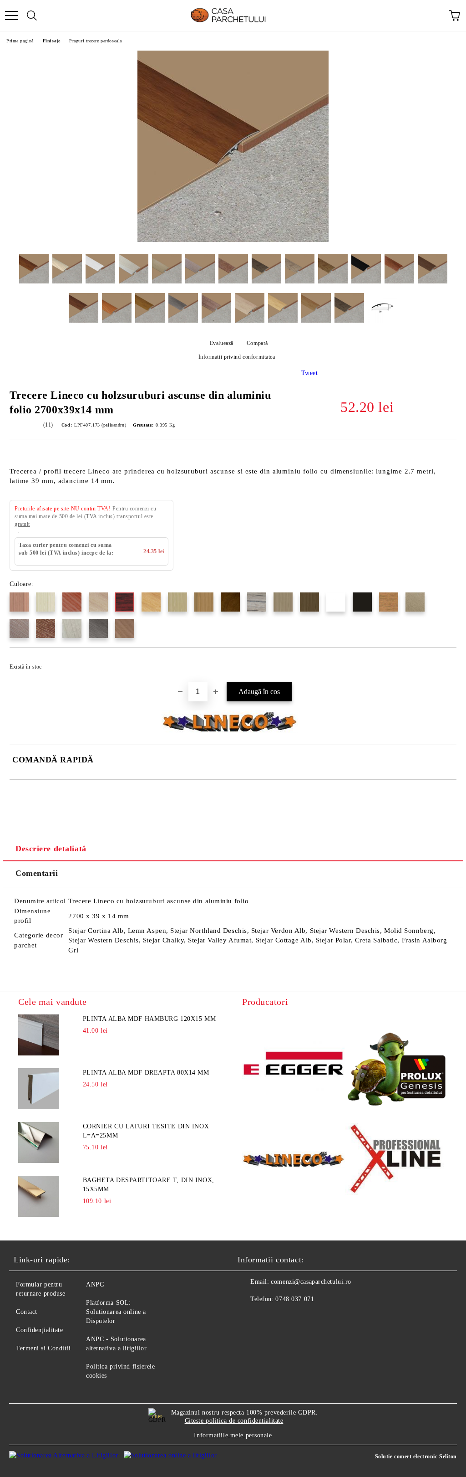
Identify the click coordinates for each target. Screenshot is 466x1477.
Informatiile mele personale (233, 1435)
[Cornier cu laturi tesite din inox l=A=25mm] (38, 1142)
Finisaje (51, 40)
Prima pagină (20, 40)
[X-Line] (396, 1160)
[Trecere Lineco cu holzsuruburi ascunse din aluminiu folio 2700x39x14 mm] (233, 240)
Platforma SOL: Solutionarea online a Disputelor (116, 1311)
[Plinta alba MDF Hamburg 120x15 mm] (38, 1034)
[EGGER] (293, 1064)
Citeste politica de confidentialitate (234, 1420)
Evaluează (221, 343)
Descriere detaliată (50, 848)
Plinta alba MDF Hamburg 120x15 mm (149, 1018)
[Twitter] (269, 1317)
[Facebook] (249, 1317)
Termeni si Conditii (43, 1348)
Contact (26, 1311)
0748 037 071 (294, 1299)
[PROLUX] (396, 1064)
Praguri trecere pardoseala (95, 40)
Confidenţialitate (39, 1330)
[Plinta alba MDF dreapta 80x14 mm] (38, 1088)
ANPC (95, 1284)
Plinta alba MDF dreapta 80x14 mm (146, 1072)
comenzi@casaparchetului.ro (311, 1281)
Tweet (309, 373)
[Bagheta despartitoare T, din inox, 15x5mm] (38, 1196)
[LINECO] (293, 1160)
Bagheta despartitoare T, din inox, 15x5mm (148, 1185)
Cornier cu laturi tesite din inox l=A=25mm (146, 1131)
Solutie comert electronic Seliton (416, 1456)
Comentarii (36, 873)
